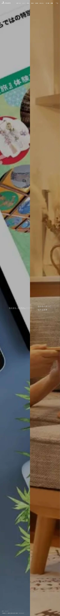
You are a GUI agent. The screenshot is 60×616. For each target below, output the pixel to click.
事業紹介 (32, 3)
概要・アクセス (19, 3)
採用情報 (36, 3)
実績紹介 (28, 3)
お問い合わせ (41, 3)
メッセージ (23, 3)
